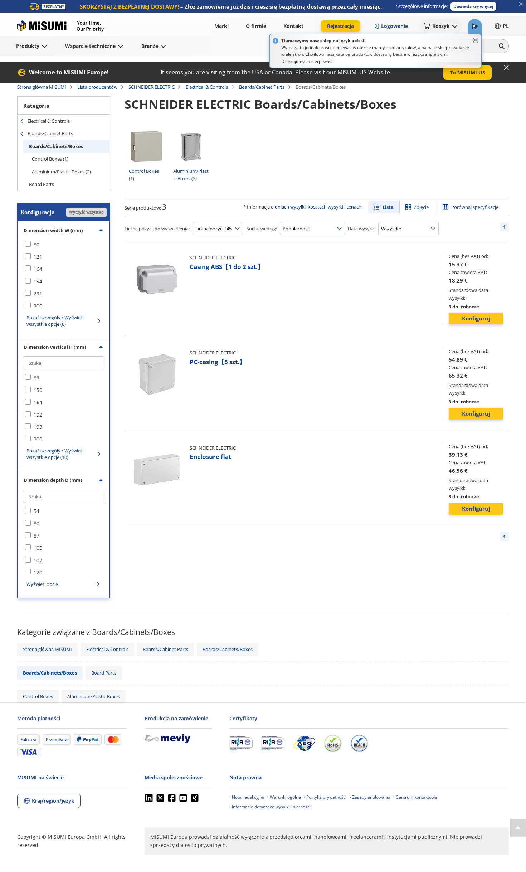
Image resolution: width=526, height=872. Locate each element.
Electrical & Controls (207, 87)
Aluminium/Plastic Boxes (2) (61, 171)
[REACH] (359, 743)
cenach (353, 207)
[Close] (475, 40)
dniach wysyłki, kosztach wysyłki (309, 207)
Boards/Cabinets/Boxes (56, 146)
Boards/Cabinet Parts (261, 87)
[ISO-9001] (241, 743)
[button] (473, 6)
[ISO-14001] (272, 743)
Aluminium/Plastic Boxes (93, 696)
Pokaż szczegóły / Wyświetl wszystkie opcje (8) (54, 320)
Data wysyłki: (361, 228)
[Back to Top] (518, 828)
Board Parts (41, 184)
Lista (388, 207)
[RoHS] (333, 743)
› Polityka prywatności (325, 797)
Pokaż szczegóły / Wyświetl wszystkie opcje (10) (54, 453)
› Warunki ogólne (284, 797)
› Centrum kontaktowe (415, 797)
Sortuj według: (262, 228)
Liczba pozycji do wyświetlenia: (157, 228)
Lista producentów (97, 87)
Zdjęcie (421, 207)
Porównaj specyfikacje (474, 207)
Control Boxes (38, 696)
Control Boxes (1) (50, 159)
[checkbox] (63, 244)
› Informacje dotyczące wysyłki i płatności (270, 807)
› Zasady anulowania (370, 797)
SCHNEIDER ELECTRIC (151, 87)
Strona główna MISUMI (41, 87)
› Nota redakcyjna (246, 797)
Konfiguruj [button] (476, 318)
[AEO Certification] (304, 743)
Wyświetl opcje (42, 584)
